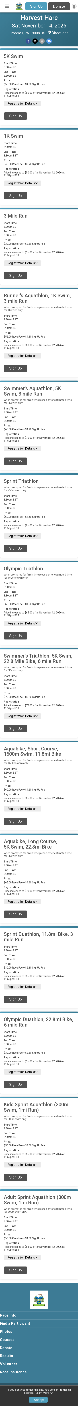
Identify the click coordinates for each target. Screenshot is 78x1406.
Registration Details (21, 103)
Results (6, 1356)
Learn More (42, 1392)
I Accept (38, 1400)
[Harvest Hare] (19, 9)
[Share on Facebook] (28, 41)
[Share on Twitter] (35, 41)
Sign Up (36, 6)
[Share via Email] (42, 41)
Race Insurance (13, 1372)
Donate (59, 6)
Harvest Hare (39, 18)
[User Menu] (74, 6)
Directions (60, 33)
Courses (7, 1340)
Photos (6, 1331)
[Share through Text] (49, 41)
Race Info (8, 1315)
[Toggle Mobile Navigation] (7, 6)
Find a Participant (15, 1323)
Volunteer (8, 1364)
